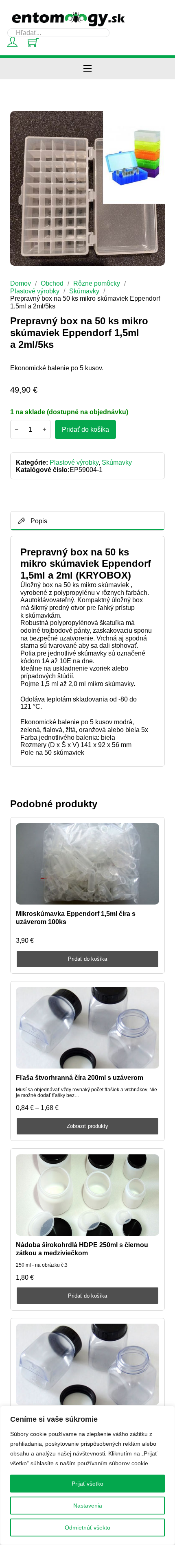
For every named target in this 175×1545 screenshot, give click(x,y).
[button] (154, 122)
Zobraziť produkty (87, 1126)
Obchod (52, 283)
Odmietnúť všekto (87, 1527)
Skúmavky (84, 291)
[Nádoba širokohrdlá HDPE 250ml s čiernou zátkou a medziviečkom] (87, 1195)
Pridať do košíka (87, 959)
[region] (87, 1475)
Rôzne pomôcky (96, 283)
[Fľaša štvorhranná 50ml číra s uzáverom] (87, 1364)
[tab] (87, 521)
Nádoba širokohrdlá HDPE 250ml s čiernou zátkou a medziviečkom (82, 1248)
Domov (20, 283)
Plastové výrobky (34, 291)
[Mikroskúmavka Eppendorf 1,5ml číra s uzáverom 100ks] (87, 864)
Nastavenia (87, 1505)
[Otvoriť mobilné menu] (87, 68)
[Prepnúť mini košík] (33, 42)
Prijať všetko (87, 1483)
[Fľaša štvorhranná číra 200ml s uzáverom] (87, 1028)
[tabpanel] (87, 651)
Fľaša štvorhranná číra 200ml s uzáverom (79, 1077)
